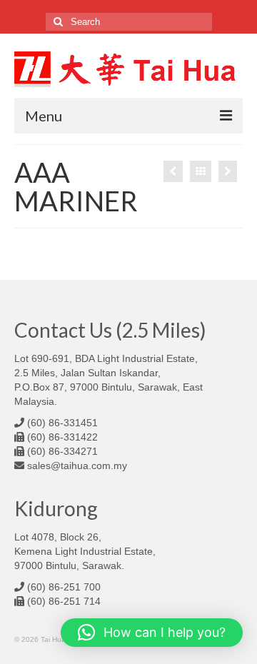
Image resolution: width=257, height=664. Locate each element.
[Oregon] (227, 171)
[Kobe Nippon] (173, 171)
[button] (152, 632)
